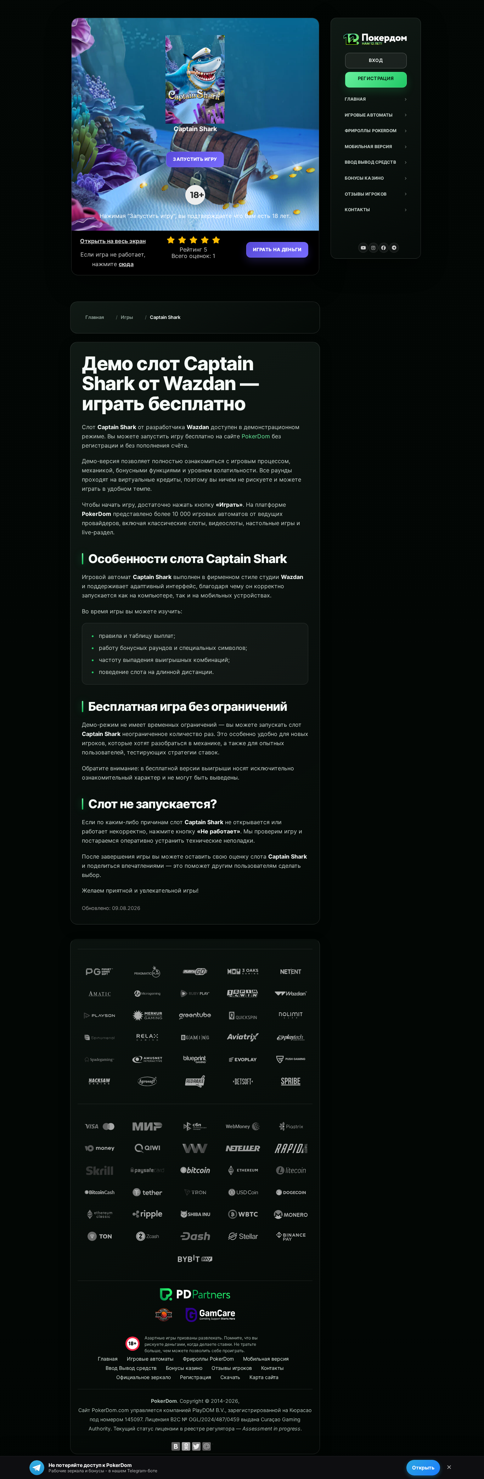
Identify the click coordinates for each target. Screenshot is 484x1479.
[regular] (193, 239)
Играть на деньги (277, 249)
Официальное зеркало (143, 1377)
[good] (205, 239)
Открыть (423, 1467)
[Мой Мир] (206, 1446)
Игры (127, 317)
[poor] (182, 239)
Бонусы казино (364, 178)
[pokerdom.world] (373, 248)
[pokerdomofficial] (384, 248)
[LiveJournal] (217, 1446)
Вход (376, 60)
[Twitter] (196, 1446)
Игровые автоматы (369, 115)
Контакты (357, 209)
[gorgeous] (216, 239)
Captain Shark (165, 317)
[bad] (171, 239)
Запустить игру (195, 159)
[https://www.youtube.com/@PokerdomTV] (363, 248)
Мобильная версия (368, 146)
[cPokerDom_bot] (394, 248)
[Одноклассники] (186, 1446)
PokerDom (256, 436)
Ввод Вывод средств (370, 162)
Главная (355, 99)
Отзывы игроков (366, 194)
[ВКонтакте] (175, 1446)
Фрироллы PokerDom (371, 130)
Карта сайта (263, 1377)
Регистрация (376, 78)
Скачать (230, 1377)
